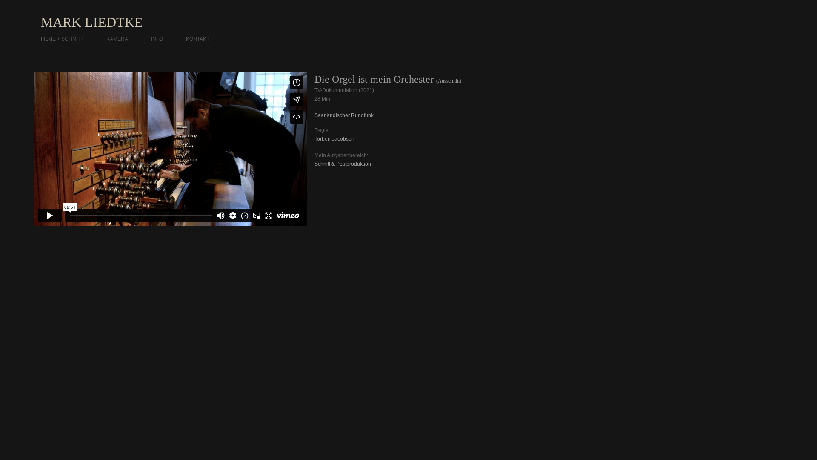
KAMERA (117, 39)
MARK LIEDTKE (92, 22)
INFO (157, 39)
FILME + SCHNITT (62, 39)
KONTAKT (197, 39)
